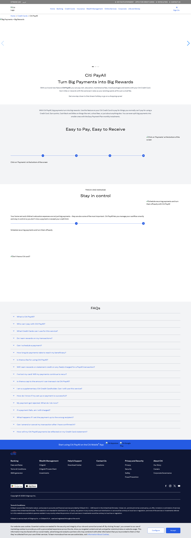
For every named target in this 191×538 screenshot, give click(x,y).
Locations (100, 465)
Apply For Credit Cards (144, 2)
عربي (24, 2)
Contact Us (175, 2)
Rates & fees (163, 2)
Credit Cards (70, 9)
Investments (44, 473)
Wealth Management (94, 9)
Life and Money (134, 9)
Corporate (122, 9)
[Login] (177, 7)
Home (52, 9)
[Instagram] (170, 486)
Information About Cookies (98, 534)
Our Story (157, 465)
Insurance (81, 9)
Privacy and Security (134, 461)
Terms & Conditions (18, 469)
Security (128, 469)
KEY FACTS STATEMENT (125, 2)
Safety (127, 473)
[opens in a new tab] (95, 277)
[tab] (60, 9)
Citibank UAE (16, 2)
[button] (93, 66)
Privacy (128, 465)
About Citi (158, 461)
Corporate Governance (163, 473)
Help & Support (75, 461)
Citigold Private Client (47, 469)
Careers (157, 469)
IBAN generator (17, 473)
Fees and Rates (17, 465)
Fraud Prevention (131, 477)
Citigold (42, 465)
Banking (60, 9)
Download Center (75, 465)
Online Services (111, 9)
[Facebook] (165, 486)
